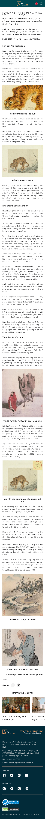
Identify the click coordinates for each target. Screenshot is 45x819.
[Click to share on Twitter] (18, 685)
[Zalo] (26, 789)
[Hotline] (19, 789)
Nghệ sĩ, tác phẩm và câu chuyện (30, 14)
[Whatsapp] (4, 789)
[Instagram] (19, 775)
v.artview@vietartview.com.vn (20, 763)
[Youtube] (12, 775)
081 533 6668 (14, 759)
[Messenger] (12, 789)
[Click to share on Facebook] (13, 685)
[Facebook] (4, 775)
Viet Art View (20, 814)
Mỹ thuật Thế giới (8, 14)
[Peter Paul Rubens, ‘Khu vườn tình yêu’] (16, 705)
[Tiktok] (26, 775)
